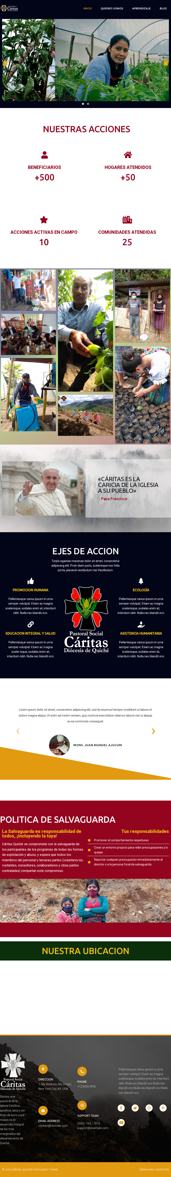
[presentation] (5, 63)
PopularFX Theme (46, 1169)
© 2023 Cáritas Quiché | (18, 1169)
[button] (83, 104)
